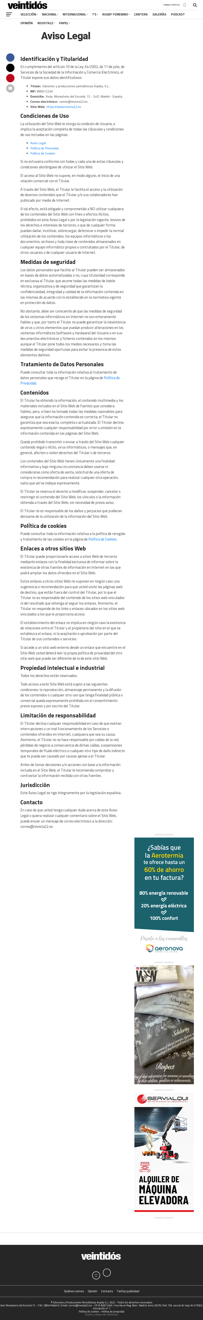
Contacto (107, 1291)
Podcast (178, 14)
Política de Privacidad (44, 148)
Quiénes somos (74, 1291)
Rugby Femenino (115, 14)
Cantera (141, 14)
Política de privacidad (113, 1311)
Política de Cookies (42, 153)
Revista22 (45, 23)
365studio (112, 1314)
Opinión (26, 23)
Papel (63, 23)
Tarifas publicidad (128, 1291)
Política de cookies (89, 1311)
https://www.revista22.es (64, 106)
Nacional (49, 14)
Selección (28, 14)
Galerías (159, 14)
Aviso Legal (38, 143)
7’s (94, 14)
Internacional (74, 14)
